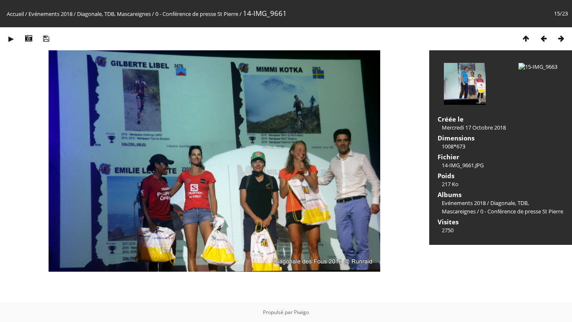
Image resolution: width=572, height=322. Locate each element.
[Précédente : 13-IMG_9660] (543, 38)
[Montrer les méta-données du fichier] (28, 38)
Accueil (15, 14)
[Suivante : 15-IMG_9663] (561, 38)
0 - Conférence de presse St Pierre (196, 14)
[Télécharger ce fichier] (46, 38)
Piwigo (301, 312)
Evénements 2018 (50, 14)
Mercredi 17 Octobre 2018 (474, 127)
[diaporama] (11, 38)
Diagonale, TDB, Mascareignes (114, 14)
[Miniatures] (526, 38)
